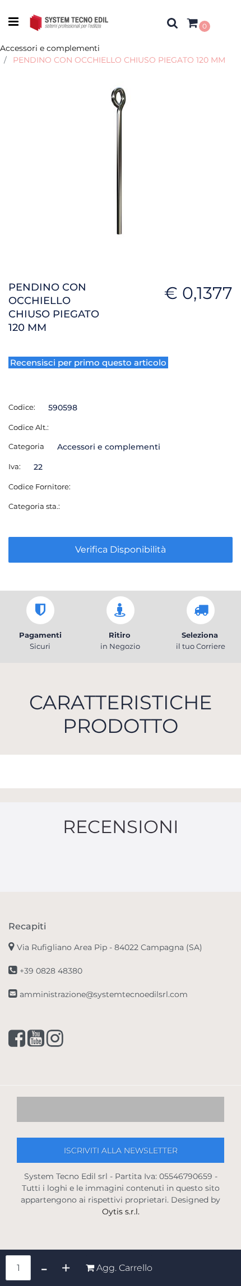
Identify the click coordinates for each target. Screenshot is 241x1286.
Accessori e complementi (50, 48)
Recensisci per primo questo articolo (88, 362)
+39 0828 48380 (51, 971)
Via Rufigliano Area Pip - (109, 947)
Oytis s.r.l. (121, 1211)
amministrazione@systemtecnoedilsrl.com (104, 994)
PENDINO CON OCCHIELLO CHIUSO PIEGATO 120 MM (119, 60)
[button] (120, 161)
